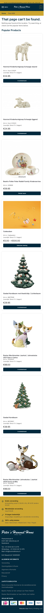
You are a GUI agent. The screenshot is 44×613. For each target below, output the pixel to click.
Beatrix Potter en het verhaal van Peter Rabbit (18, 591)
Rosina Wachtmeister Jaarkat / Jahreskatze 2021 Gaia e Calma (20, 356)
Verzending (6, 563)
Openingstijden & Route (10, 566)
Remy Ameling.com (35, 608)
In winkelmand (22, 80)
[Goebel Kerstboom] (22, 396)
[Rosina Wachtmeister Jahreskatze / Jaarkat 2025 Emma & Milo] (22, 458)
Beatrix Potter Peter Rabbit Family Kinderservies (22, 181)
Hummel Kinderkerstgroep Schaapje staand (20, 67)
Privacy (4, 576)
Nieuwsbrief (6, 573)
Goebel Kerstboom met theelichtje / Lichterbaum (22, 293)
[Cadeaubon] (22, 215)
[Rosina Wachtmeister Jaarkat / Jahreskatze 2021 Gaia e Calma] (22, 334)
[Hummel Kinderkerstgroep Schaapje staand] (22, 49)
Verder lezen (22, 193)
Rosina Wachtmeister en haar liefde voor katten (18, 594)
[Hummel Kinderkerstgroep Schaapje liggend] (22, 102)
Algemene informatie (9, 569)
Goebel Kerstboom (10, 417)
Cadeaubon (7, 231)
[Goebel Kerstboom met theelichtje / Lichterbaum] (22, 272)
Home (4, 13)
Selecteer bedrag (22, 245)
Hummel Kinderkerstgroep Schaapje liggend (20, 119)
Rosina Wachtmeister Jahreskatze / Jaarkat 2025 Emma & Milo (20, 481)
